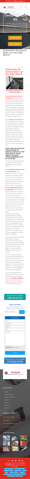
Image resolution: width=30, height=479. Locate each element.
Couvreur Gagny (9, 468)
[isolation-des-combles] (23, 438)
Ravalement (7, 405)
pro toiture (19, 476)
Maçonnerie (7, 408)
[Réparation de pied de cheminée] (6, 448)
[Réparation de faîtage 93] (23, 448)
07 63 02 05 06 (15, 38)
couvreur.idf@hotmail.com (10, 423)
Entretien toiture (8, 394)
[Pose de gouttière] (6, 443)
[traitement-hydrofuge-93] (23, 443)
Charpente (7, 400)
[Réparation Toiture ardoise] (15, 448)
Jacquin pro (12, 476)
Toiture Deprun (8, 470)
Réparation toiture (9, 397)
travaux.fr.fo (6, 420)
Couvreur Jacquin (20, 468)
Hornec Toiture (14, 472)
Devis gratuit (15, 44)
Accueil (6, 391)
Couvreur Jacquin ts (14, 474)
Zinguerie (6, 402)
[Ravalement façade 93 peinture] (6, 438)
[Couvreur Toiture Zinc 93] (15, 438)
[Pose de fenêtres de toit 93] (15, 443)
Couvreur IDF (17, 470)
